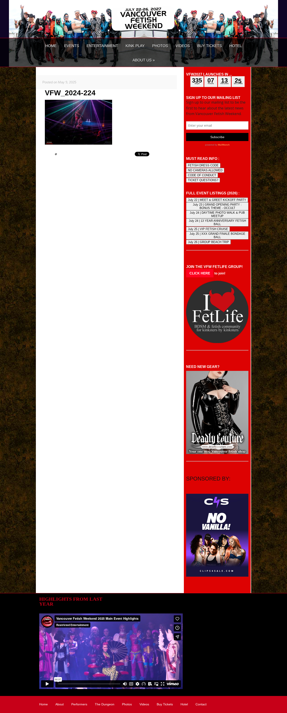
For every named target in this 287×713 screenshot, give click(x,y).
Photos (127, 704)
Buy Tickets (165, 704)
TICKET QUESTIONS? (203, 180)
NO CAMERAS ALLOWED (205, 170)
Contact (201, 704)
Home (43, 704)
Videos (144, 704)
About (59, 704)
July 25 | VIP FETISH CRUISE (208, 229)
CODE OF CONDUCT (202, 175)
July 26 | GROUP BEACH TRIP (208, 242)
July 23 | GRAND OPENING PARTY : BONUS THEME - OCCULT (217, 206)
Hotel (184, 704)
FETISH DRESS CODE (203, 165)
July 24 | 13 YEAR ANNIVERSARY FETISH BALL (217, 222)
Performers (79, 704)
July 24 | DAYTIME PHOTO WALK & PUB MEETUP (217, 214)
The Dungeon (104, 704)
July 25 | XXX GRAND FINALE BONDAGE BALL (217, 235)
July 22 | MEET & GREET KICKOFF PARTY (217, 200)
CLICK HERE (199, 273)
